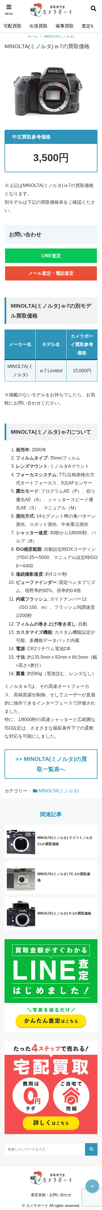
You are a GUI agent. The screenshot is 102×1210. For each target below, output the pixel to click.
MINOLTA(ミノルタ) (59, 37)
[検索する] (91, 1149)
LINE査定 (51, 255)
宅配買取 (12, 26)
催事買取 (65, 26)
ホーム (33, 37)
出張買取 (38, 26)
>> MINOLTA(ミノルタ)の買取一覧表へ (51, 764)
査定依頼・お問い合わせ (51, 1195)
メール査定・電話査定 (51, 273)
